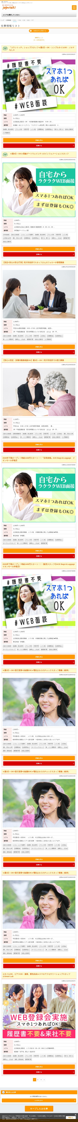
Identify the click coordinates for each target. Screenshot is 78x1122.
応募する (39, 145)
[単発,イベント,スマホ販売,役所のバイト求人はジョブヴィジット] (8, 9)
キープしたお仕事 (39, 1109)
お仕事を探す (39, 1100)
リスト (15, 20)
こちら (27, 1119)
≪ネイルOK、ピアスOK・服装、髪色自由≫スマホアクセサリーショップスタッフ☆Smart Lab (36, 975)
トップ (2, 20)
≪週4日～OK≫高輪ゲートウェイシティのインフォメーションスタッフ (39, 154)
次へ (44, 1079)
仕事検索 (8, 20)
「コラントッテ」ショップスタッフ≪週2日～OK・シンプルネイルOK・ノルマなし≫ (41, 48)
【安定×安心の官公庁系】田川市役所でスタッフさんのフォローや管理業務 (33, 262)
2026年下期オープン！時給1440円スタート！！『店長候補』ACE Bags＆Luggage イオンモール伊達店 (39, 459)
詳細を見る (39, 140)
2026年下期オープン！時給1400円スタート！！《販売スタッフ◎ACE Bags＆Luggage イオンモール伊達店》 (39, 565)
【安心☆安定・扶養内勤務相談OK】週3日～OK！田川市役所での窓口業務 (33, 360)
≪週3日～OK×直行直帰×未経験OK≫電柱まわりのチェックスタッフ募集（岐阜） (36, 670)
